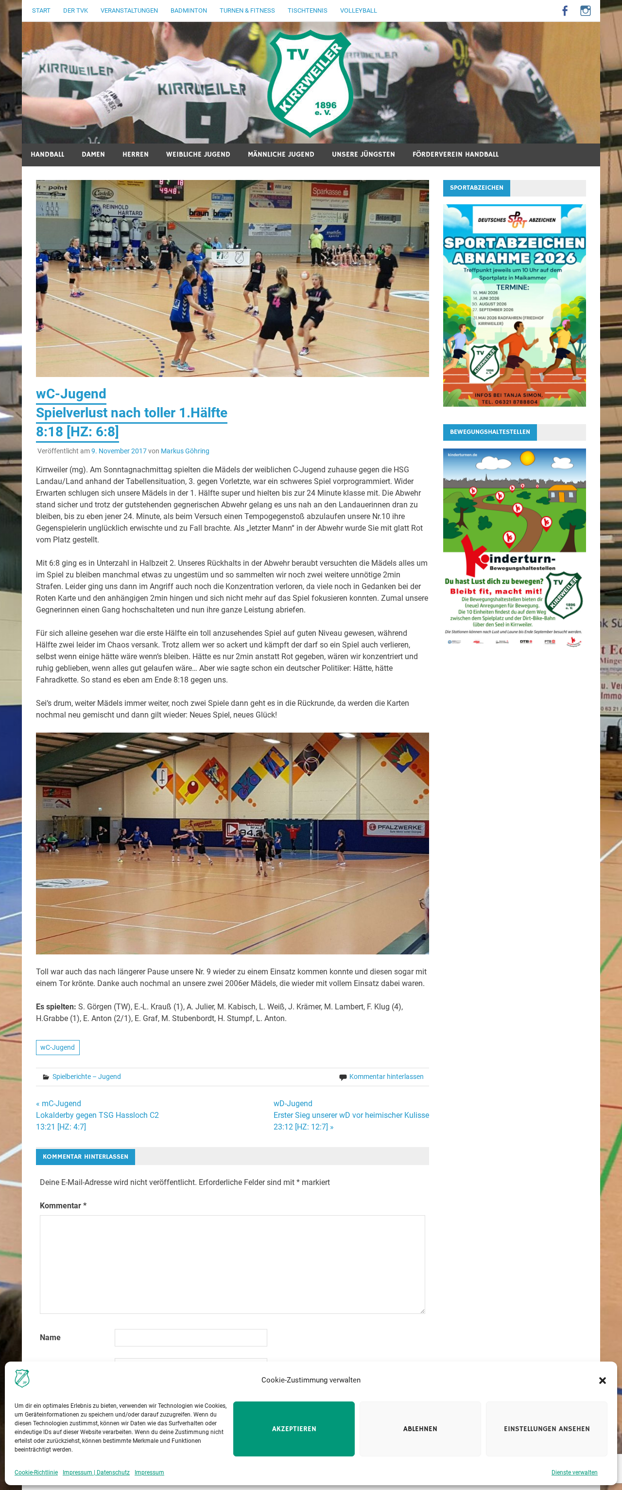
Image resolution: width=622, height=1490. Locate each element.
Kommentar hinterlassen (386, 1076)
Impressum (149, 1472)
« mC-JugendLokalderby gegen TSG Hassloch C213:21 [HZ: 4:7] (97, 1115)
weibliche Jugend (198, 154)
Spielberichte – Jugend (86, 1076)
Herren (135, 154)
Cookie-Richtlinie (36, 1472)
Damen (93, 154)
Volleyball (358, 10)
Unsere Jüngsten (363, 154)
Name (50, 1337)
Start (41, 10)
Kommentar (63, 1205)
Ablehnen (420, 1429)
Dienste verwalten (575, 1472)
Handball (47, 154)
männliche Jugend (281, 154)
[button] (602, 1380)
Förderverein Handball (456, 154)
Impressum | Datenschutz (96, 1472)
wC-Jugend (57, 1047)
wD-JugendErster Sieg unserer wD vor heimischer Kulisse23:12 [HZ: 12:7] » (351, 1115)
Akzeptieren (294, 1429)
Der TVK (75, 10)
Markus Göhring (185, 451)
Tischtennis (308, 10)
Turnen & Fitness (247, 10)
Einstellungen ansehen (547, 1429)
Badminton (189, 10)
